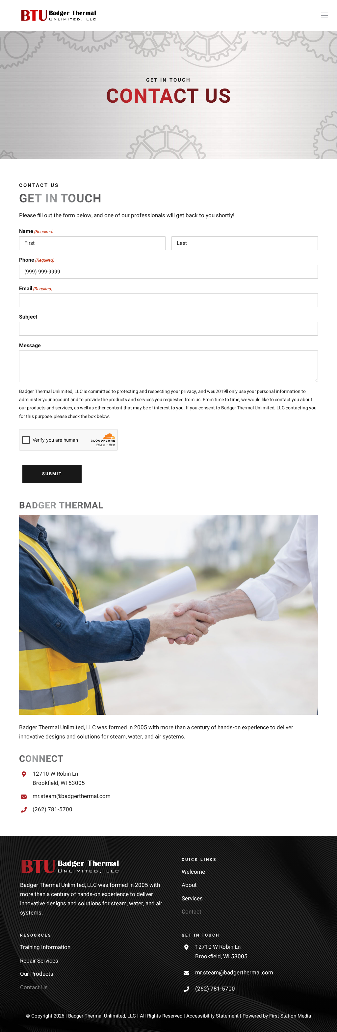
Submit (52, 474)
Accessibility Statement (212, 1015)
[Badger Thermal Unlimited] (58, 12)
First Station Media (290, 1015)
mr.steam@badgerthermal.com (72, 796)
